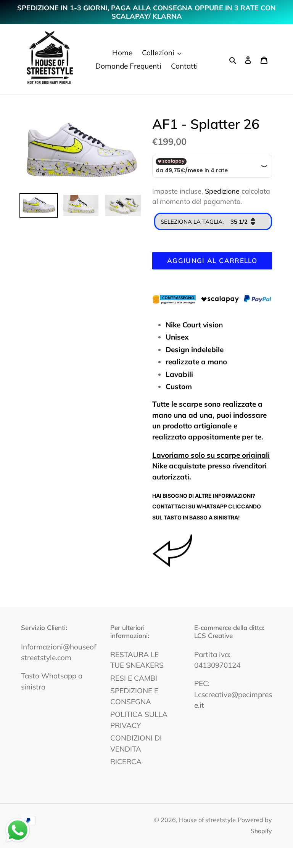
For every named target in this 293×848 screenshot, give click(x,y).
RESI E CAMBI (133, 678)
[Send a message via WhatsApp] (18, 830)
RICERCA (126, 761)
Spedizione (222, 191)
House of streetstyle (207, 820)
